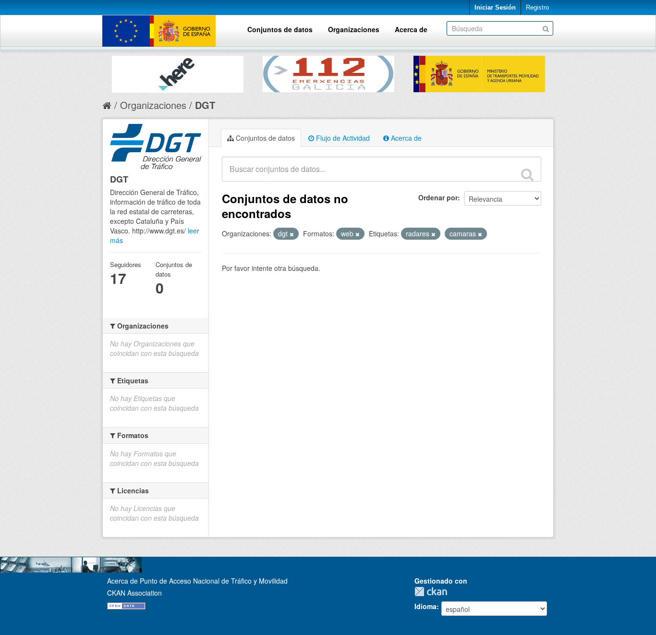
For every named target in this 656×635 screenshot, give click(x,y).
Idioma (425, 606)
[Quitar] (292, 234)
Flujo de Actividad (342, 138)
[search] (527, 174)
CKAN (433, 591)
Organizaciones (353, 29)
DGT (205, 105)
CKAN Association (134, 593)
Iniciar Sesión (495, 7)
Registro (537, 7)
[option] (177, 72)
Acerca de (411, 29)
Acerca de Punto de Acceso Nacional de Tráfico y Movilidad (197, 581)
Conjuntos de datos (280, 29)
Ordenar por (438, 197)
